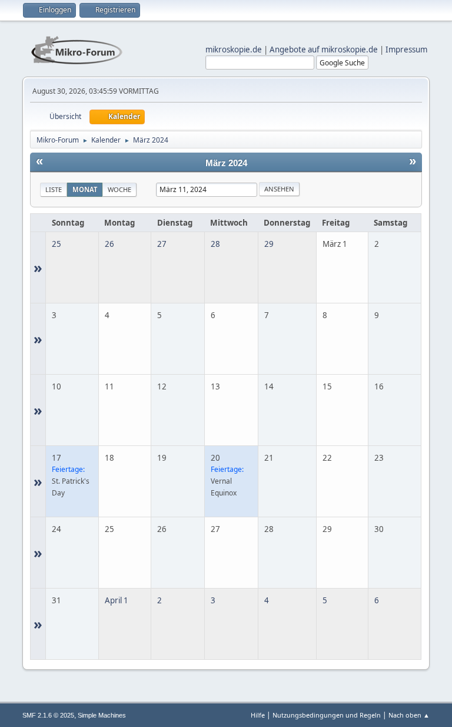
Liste (53, 189)
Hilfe (258, 715)
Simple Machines (102, 715)
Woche (119, 189)
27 (162, 244)
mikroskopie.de (233, 49)
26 (109, 244)
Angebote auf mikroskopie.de (324, 49)
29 (269, 244)
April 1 (116, 600)
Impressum (406, 49)
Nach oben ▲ (409, 715)
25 (56, 244)
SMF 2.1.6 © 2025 (48, 715)
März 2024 (226, 163)
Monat (84, 189)
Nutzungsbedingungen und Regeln (326, 715)
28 (215, 244)
